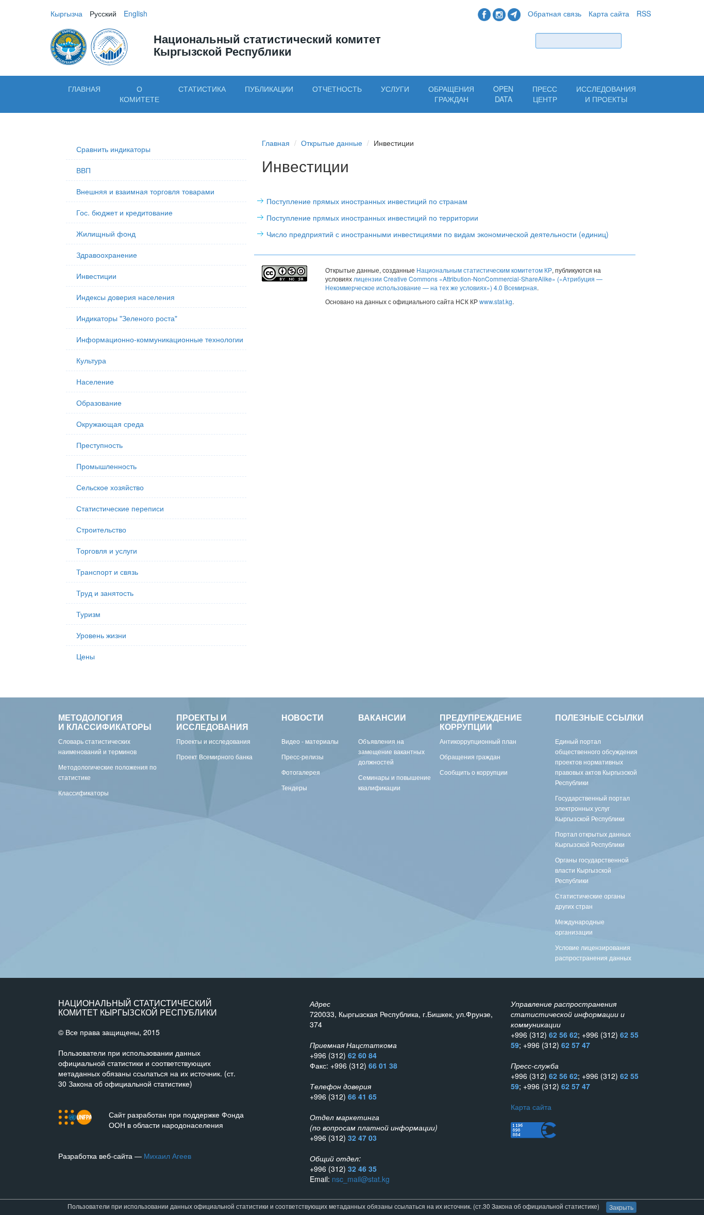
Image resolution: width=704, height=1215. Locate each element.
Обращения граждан (451, 94)
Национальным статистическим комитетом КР (484, 269)
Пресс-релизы (302, 756)
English (135, 13)
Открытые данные (331, 143)
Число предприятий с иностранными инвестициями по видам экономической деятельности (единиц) (437, 234)
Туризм (88, 614)
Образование (99, 402)
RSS (643, 13)
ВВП (83, 170)
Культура (91, 360)
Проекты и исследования (213, 741)
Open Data (503, 94)
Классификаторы (83, 792)
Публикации (269, 89)
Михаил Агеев (167, 1156)
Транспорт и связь (107, 572)
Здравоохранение (106, 254)
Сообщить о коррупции (474, 772)
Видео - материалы (310, 741)
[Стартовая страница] (90, 46)
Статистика (202, 89)
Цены (85, 656)
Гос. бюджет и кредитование (124, 212)
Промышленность (106, 466)
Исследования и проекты (606, 94)
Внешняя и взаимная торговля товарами (145, 191)
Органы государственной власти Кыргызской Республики (592, 870)
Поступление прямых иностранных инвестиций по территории (372, 217)
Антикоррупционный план (478, 741)
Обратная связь (554, 13)
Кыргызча (66, 13)
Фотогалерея (300, 772)
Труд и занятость (104, 593)
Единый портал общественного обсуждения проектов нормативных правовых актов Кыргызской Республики (596, 762)
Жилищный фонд (106, 233)
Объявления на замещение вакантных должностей (391, 751)
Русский (103, 13)
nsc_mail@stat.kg (361, 1179)
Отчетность (337, 89)
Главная (84, 89)
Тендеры (294, 787)
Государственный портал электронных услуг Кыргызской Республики (592, 808)
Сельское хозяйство (110, 487)
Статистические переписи (120, 508)
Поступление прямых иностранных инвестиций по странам (366, 201)
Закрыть (621, 1207)
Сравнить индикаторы (113, 149)
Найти (638, 40)
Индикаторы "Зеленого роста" (126, 318)
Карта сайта (609, 13)
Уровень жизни (101, 635)
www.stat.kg (495, 301)
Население (95, 381)
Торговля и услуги (106, 550)
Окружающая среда (110, 424)
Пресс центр (544, 94)
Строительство (101, 529)
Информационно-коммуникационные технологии (159, 339)
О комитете (139, 94)
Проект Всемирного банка (214, 756)
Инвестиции (96, 276)
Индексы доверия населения (125, 297)
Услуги (395, 89)
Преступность (99, 445)
